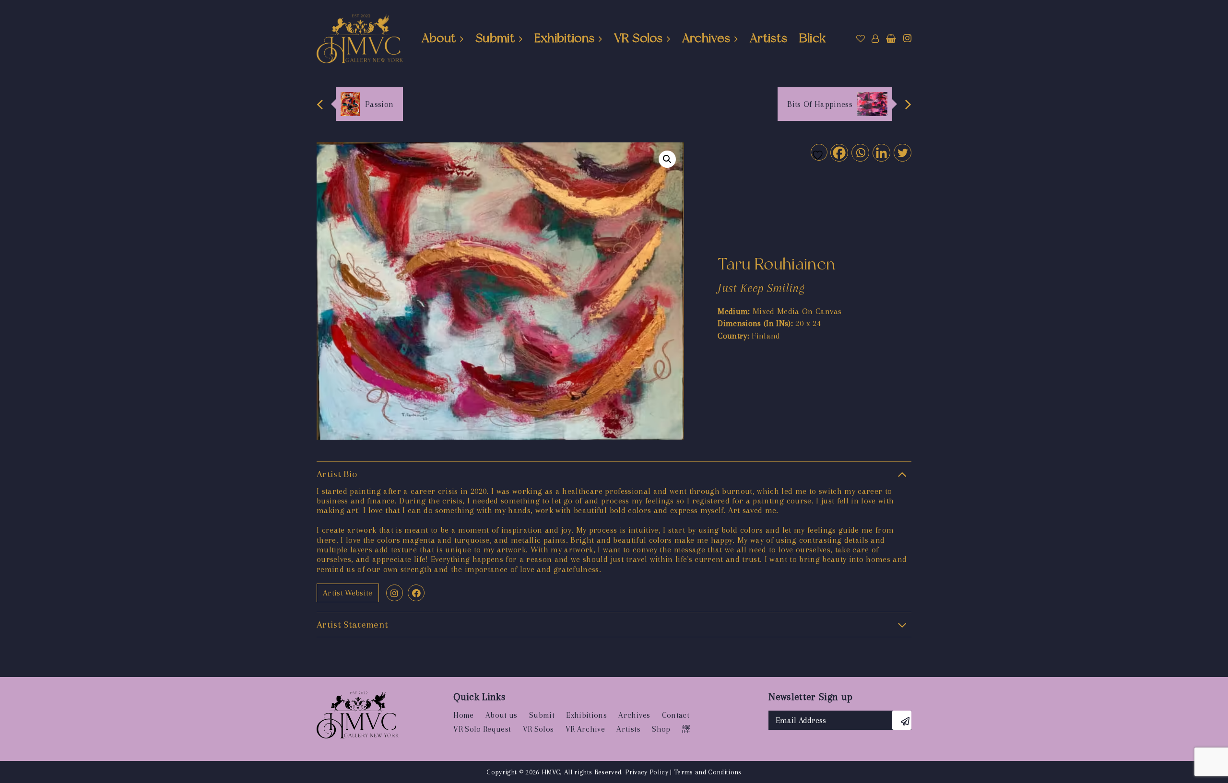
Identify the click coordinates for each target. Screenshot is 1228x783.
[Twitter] (902, 152)
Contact (675, 715)
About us (501, 715)
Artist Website (348, 592)
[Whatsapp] (859, 152)
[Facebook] (838, 152)
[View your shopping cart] (891, 39)
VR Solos (638, 38)
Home (463, 715)
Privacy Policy (646, 772)
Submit (495, 38)
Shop (661, 729)
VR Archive (585, 729)
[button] (667, 159)
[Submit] (901, 720)
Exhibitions (564, 38)
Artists (768, 38)
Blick (812, 38)
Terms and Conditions (708, 772)
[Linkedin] (881, 152)
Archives (706, 38)
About (439, 38)
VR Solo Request (482, 729)
